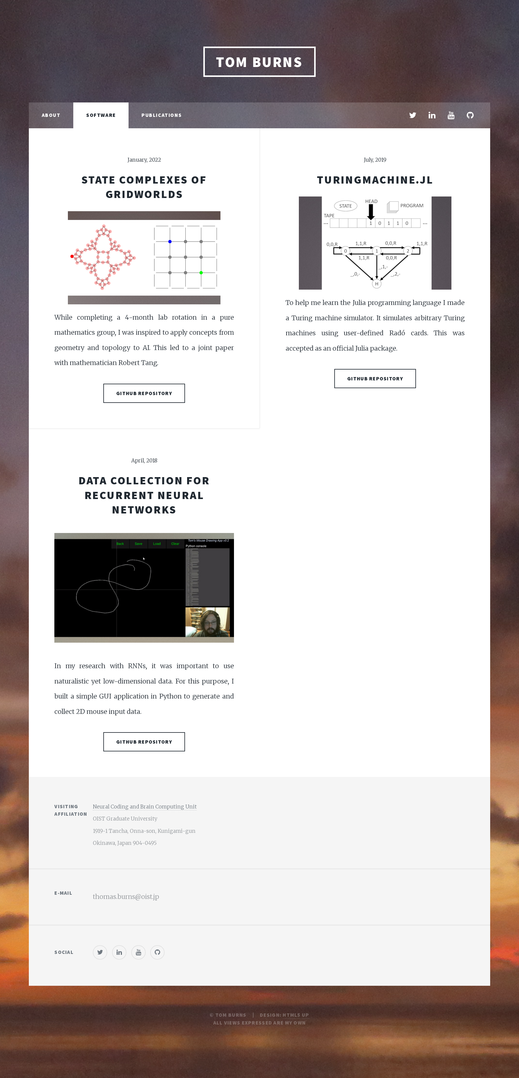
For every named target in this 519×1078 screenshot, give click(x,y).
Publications (161, 115)
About (51, 115)
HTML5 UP (296, 1015)
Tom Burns (259, 62)
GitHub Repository (144, 393)
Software (101, 115)
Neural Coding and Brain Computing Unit (145, 806)
